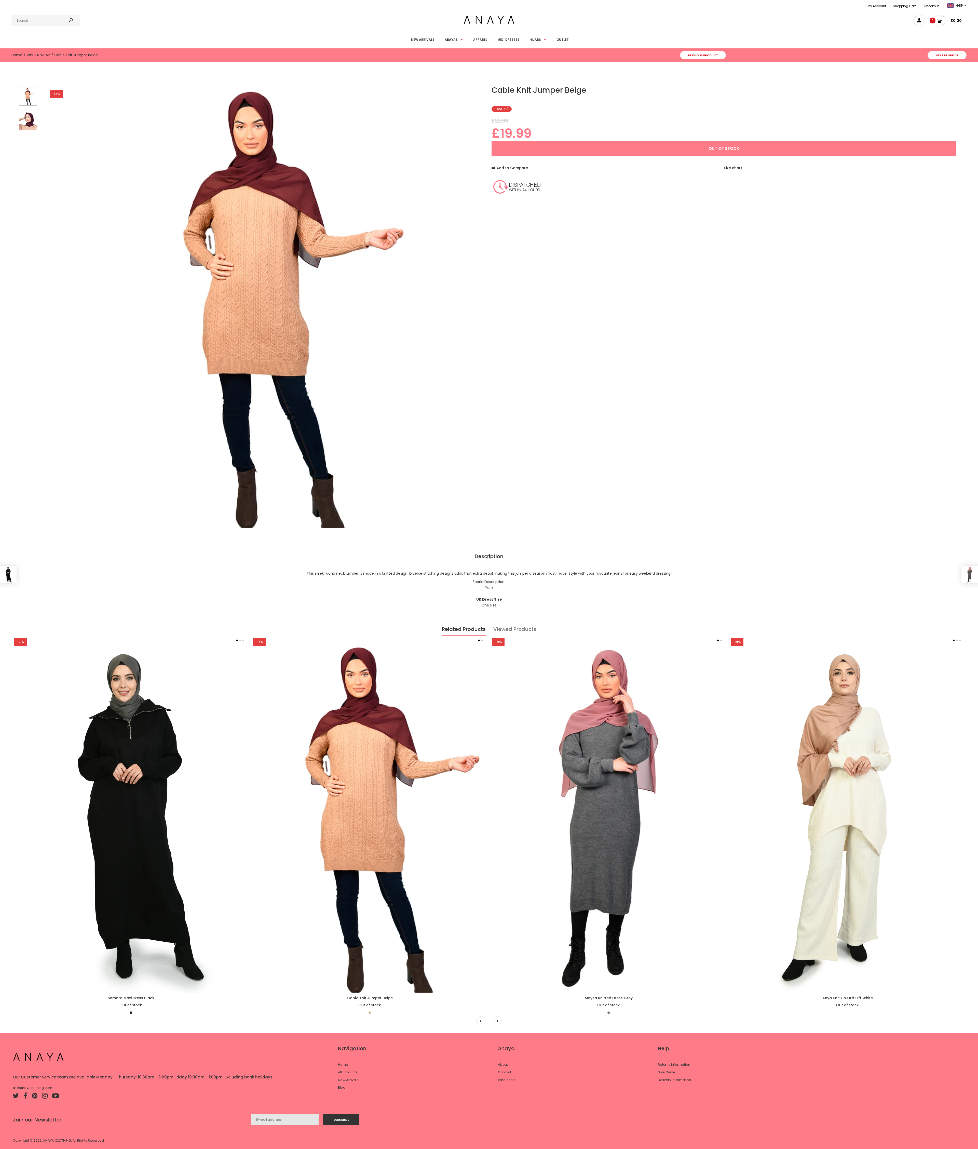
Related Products (464, 629)
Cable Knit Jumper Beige (370, 998)
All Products (347, 1072)
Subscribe (341, 1120)
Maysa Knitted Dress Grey (609, 998)
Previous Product (703, 55)
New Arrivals (348, 1079)
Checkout (931, 6)
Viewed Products (514, 629)
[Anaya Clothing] (489, 23)
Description (489, 556)
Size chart (733, 167)
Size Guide (666, 1072)
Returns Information (674, 1064)
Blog (341, 1087)
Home (343, 1064)
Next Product (947, 55)
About (503, 1064)
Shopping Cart (904, 6)
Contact (504, 1072)
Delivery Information (674, 1079)
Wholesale (507, 1079)
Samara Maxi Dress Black (131, 998)
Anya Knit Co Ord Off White (847, 998)
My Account (877, 6)
